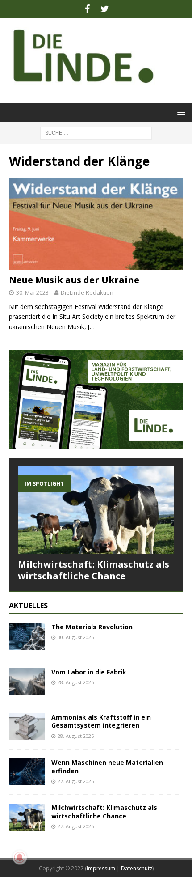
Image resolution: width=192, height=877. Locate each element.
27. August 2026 (76, 781)
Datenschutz (136, 868)
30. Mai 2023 (32, 292)
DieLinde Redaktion (87, 292)
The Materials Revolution (92, 627)
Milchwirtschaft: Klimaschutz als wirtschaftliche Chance (93, 570)
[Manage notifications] (20, 857)
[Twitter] (105, 9)
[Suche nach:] (96, 132)
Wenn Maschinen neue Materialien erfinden (107, 766)
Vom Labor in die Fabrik (88, 672)
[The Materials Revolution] (27, 636)
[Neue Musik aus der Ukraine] (96, 224)
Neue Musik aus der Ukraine (74, 280)
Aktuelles (28, 605)
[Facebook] (87, 9)
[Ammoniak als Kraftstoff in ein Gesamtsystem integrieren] (27, 726)
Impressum (101, 868)
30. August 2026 (76, 637)
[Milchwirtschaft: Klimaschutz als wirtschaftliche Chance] (96, 510)
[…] (92, 326)
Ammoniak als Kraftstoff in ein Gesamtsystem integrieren (101, 721)
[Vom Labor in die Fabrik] (27, 681)
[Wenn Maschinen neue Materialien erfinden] (27, 771)
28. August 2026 (76, 682)
